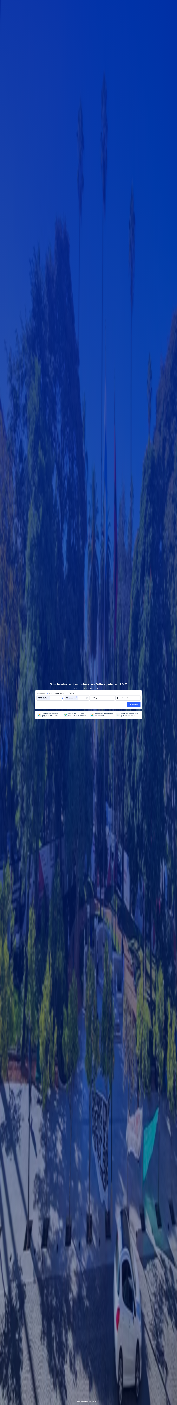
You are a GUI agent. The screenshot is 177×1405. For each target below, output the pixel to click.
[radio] (41, 693)
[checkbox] (71, 693)
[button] (159, 3)
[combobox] (51, 698)
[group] (49, 698)
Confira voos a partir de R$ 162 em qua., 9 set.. (87, 689)
